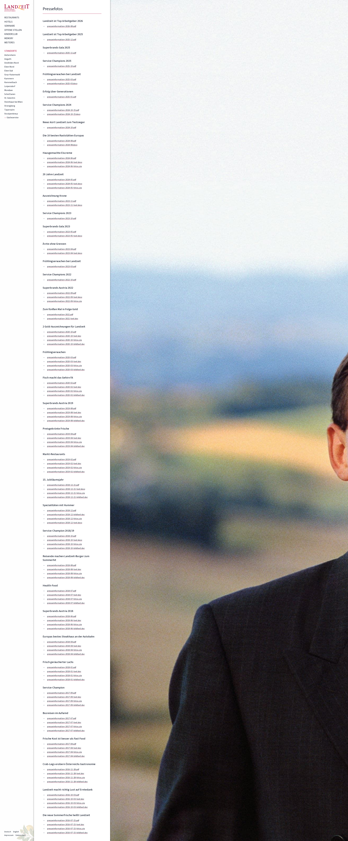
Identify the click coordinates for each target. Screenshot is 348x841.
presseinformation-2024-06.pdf (61, 158)
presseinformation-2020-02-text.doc (64, 387)
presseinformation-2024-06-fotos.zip (64, 166)
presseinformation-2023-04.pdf (61, 249)
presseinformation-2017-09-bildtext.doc (66, 705)
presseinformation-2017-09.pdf (61, 692)
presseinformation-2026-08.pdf (61, 26)
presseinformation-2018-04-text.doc (64, 645)
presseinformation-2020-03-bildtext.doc (66, 369)
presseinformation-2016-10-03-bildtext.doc (67, 807)
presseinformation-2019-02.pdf (61, 459)
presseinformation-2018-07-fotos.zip (64, 599)
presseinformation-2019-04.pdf (61, 434)
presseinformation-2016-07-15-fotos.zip (66, 828)
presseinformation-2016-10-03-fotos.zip (66, 803)
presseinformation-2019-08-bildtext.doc (66, 420)
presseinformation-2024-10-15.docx (63, 114)
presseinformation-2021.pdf (60, 314)
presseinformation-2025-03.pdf (61, 79)
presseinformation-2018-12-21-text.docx (66, 489)
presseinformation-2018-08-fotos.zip (64, 573)
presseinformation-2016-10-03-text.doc (65, 799)
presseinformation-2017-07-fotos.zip (64, 726)
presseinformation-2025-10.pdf (61, 66)
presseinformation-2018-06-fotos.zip (64, 624)
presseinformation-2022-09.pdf (61, 293)
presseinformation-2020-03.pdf (61, 357)
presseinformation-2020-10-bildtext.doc (66, 344)
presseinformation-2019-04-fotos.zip (64, 442)
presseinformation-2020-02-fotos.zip (64, 391)
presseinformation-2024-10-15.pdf (63, 110)
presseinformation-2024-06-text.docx (64, 162)
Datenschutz (21, 835)
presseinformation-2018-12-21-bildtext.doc (67, 497)
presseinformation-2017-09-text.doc (64, 697)
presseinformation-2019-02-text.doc (64, 463)
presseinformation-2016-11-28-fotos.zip (66, 777)
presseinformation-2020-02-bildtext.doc (66, 395)
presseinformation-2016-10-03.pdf (63, 795)
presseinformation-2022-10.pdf (61, 279)
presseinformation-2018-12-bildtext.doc (66, 514)
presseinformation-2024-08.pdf (61, 140)
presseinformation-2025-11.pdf (61, 52)
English (16, 831)
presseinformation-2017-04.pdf (61, 743)
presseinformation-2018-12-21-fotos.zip (66, 493)
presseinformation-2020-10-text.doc (64, 336)
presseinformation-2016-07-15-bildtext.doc (67, 832)
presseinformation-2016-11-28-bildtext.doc (67, 781)
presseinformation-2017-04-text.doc (64, 748)
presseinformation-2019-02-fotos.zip (64, 467)
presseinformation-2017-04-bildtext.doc (66, 756)
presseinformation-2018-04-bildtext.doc (66, 654)
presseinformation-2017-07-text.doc (64, 722)
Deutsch (7, 831)
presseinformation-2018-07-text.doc (64, 594)
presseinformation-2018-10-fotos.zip (64, 544)
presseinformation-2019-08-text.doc (64, 412)
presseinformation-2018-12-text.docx (64, 522)
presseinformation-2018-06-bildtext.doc (66, 628)
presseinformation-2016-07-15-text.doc (65, 824)
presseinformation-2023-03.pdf (61, 266)
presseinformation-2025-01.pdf (61, 96)
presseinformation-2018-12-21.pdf (63, 485)
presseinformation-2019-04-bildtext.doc (66, 446)
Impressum (8, 835)
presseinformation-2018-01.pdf (61, 667)
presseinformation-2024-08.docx (62, 144)
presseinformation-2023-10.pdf (61, 218)
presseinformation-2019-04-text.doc (64, 438)
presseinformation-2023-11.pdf (61, 201)
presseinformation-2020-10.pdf (61, 331)
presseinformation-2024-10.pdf (61, 127)
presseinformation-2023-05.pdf (61, 231)
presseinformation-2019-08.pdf (61, 408)
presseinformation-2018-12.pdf (61, 510)
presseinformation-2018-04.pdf (61, 641)
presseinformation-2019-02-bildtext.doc (66, 471)
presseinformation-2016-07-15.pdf (63, 820)
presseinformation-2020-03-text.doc (64, 361)
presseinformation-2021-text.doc (62, 318)
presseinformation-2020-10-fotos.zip (64, 340)
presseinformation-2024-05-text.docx (64, 183)
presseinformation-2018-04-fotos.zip (64, 650)
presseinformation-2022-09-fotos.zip (64, 301)
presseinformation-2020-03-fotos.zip (64, 365)
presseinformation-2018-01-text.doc (64, 671)
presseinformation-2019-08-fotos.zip (64, 416)
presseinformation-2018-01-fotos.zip (64, 675)
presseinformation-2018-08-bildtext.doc (66, 577)
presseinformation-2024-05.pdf (61, 179)
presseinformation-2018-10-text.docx (64, 540)
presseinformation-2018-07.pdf (61, 590)
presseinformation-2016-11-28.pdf (63, 769)
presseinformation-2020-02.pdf (61, 382)
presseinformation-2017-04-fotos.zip (64, 752)
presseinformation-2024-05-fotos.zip (64, 187)
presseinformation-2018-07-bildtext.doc (66, 603)
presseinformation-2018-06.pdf (61, 616)
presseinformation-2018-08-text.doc (64, 569)
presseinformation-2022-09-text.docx (64, 297)
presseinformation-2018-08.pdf (61, 565)
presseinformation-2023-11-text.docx (64, 205)
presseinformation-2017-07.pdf (61, 718)
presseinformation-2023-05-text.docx (64, 235)
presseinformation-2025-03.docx (62, 83)
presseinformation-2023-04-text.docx (64, 253)
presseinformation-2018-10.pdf (61, 536)
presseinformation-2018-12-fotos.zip (64, 518)
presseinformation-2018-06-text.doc (64, 620)
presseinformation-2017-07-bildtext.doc (66, 730)
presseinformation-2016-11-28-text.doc (65, 773)
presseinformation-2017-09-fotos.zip (64, 701)
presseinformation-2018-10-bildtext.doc (66, 548)
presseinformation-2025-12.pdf (61, 39)
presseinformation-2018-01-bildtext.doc (66, 679)
